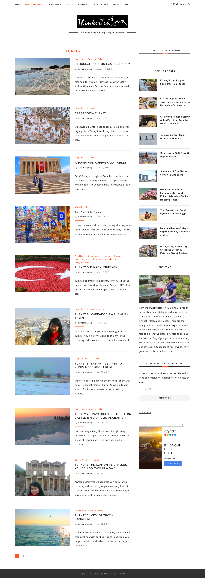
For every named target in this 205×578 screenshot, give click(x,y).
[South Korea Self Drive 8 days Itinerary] (148, 158)
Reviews (82, 4)
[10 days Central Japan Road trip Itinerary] (148, 139)
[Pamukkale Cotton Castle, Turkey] (42, 76)
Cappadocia (80, 108)
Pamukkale (79, 59)
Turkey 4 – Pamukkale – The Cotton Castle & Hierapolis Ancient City (103, 416)
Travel (90, 59)
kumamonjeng (85, 69)
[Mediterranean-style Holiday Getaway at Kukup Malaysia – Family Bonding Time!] (148, 194)
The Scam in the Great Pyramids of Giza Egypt (173, 212)
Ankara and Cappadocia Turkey (101, 162)
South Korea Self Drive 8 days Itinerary (174, 155)
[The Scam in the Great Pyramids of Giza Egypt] (148, 215)
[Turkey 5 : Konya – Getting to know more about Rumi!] (42, 376)
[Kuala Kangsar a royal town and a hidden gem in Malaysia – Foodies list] (148, 103)
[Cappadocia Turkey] (42, 125)
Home (18, 4)
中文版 (116, 4)
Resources (100, 4)
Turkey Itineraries (82, 262)
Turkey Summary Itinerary (96, 267)
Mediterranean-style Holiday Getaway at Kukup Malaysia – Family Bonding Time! (174, 194)
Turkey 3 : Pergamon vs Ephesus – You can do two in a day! (102, 466)
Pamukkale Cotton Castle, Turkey (102, 64)
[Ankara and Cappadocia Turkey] (42, 175)
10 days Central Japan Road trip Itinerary (172, 136)
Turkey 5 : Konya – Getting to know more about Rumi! (98, 365)
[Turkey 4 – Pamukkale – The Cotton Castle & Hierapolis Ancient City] (42, 426)
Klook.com (145, 412)
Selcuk (91, 259)
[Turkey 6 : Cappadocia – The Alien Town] (42, 326)
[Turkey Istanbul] (42, 224)
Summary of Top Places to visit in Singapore (173, 173)
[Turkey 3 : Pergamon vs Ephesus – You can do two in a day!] (42, 477)
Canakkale (79, 256)
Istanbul (78, 207)
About (127, 4)
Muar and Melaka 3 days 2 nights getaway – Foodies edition (175, 232)
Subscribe (165, 398)
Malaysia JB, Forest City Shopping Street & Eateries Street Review (173, 250)
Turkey (100, 59)
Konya (117, 256)
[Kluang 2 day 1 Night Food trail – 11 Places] (148, 85)
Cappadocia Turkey (90, 113)
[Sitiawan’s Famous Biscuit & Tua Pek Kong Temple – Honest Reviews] (148, 121)
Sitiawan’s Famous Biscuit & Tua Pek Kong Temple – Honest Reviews (175, 120)
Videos (70, 4)
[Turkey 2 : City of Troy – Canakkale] (42, 527)
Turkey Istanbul (88, 212)
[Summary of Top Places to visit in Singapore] (148, 176)
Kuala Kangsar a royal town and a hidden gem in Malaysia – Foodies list (175, 102)
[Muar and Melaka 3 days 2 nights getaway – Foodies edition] (148, 233)
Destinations (32, 4)
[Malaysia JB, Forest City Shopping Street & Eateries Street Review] (148, 251)
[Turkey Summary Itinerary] (42, 273)
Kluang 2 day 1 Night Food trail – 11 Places (172, 82)
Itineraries (53, 4)
